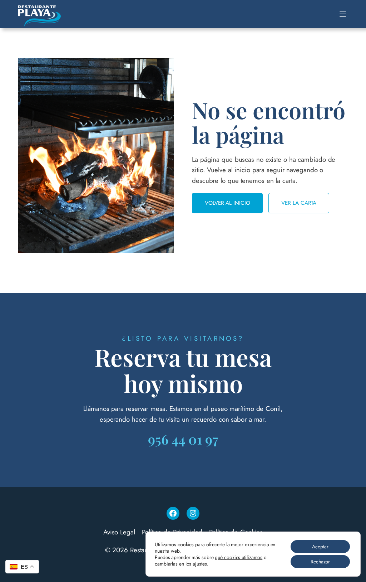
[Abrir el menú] (342, 14)
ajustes (200, 564)
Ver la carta (298, 203)
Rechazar (320, 561)
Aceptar (320, 546)
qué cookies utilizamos (238, 557)
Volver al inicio (227, 203)
